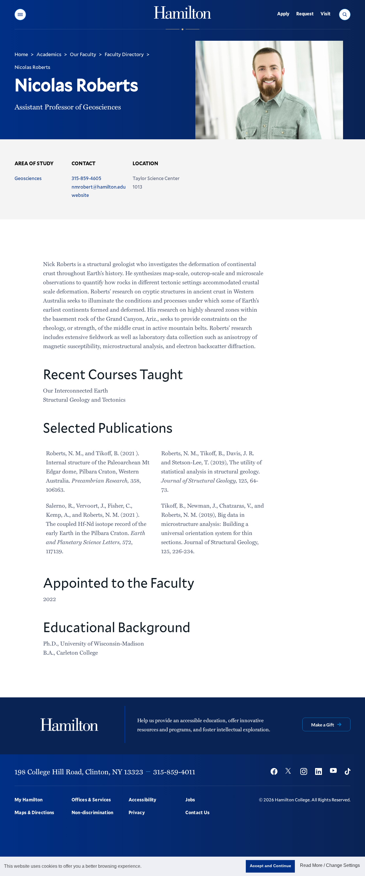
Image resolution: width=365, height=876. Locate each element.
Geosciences (28, 178)
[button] (20, 14)
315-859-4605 (86, 178)
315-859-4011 (174, 771)
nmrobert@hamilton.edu (99, 186)
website (80, 195)
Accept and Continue (270, 865)
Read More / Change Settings (330, 865)
